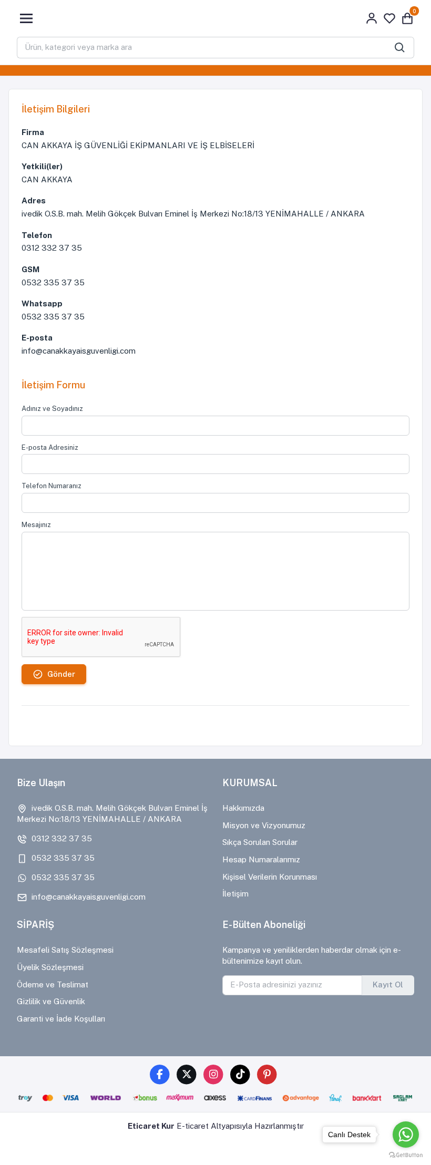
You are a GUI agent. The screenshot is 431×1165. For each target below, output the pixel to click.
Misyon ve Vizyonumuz (263, 825)
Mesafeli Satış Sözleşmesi (65, 949)
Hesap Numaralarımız (261, 859)
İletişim (235, 893)
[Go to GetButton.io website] (406, 1154)
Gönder (61, 673)
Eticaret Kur (151, 1125)
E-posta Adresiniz (50, 447)
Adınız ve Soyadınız (52, 409)
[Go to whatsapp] (406, 1134)
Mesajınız (36, 525)
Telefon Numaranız (51, 486)
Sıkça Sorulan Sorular (259, 842)
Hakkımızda (243, 807)
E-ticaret (193, 1125)
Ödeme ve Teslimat (52, 984)
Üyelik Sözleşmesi (50, 967)
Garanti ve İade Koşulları (61, 1018)
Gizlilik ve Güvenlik (51, 1001)
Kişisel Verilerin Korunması (269, 876)
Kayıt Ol (388, 984)
